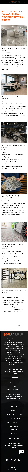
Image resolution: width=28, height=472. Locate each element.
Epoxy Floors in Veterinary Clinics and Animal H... (13, 49)
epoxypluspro (14, 469)
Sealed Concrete (13, 422)
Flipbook (14, 433)
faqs (14, 386)
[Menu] (2, 2)
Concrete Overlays (14, 418)
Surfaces (14, 410)
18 (19, 326)
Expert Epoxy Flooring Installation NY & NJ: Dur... (13, 146)
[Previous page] (6, 322)
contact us (14, 382)
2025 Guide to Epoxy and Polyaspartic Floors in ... (13, 291)
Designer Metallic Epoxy (14, 414)
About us (14, 407)
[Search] (24, 2)
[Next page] (24, 326)
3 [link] (21, 322)
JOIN (21, 451)
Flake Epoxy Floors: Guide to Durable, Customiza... (13, 98)
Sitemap (14, 430)
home (14, 403)
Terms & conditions (14, 390)
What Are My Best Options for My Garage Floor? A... (12, 245)
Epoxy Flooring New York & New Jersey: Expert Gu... (11, 197)
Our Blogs (14, 426)
